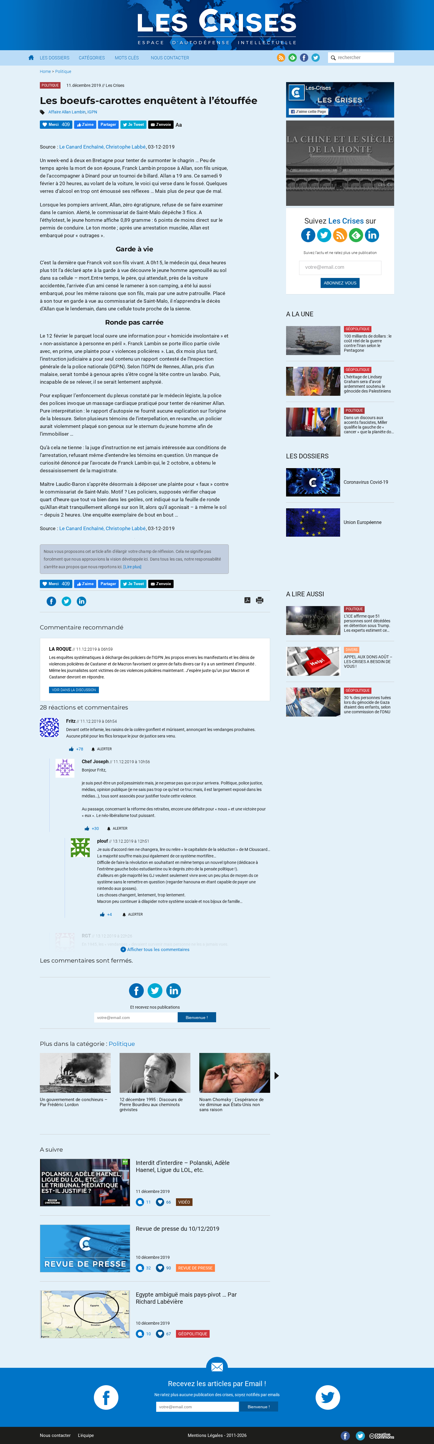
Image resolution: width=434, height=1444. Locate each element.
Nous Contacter (170, 58)
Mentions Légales (205, 1435)
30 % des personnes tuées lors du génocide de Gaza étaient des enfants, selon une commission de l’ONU (367, 704)
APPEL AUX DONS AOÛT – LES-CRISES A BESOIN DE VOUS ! (368, 662)
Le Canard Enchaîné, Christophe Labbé (102, 147)
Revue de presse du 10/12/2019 (177, 1228)
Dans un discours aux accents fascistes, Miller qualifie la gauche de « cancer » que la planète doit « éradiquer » (369, 424)
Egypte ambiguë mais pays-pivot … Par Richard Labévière (186, 1298)
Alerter (104, 749)
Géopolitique (192, 1333)
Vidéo (184, 1202)
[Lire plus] (132, 566)
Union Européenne (362, 522)
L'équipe (86, 1435)
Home (45, 71)
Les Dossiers (54, 58)
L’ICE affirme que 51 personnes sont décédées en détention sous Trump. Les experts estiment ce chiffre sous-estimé (367, 623)
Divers (352, 650)
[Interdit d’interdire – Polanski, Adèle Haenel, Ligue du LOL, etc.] (85, 1183)
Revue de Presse (195, 1268)
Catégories (92, 58)
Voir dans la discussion (74, 690)
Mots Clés (127, 58)
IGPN (92, 112)
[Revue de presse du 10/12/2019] (85, 1248)
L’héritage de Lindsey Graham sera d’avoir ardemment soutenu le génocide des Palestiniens (367, 384)
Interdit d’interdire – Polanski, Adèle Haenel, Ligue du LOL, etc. (183, 1166)
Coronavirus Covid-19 (366, 482)
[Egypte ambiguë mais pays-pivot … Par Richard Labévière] (85, 1314)
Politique (63, 71)
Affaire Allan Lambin (67, 112)
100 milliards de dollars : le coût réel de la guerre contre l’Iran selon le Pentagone (367, 343)
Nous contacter (55, 1435)
